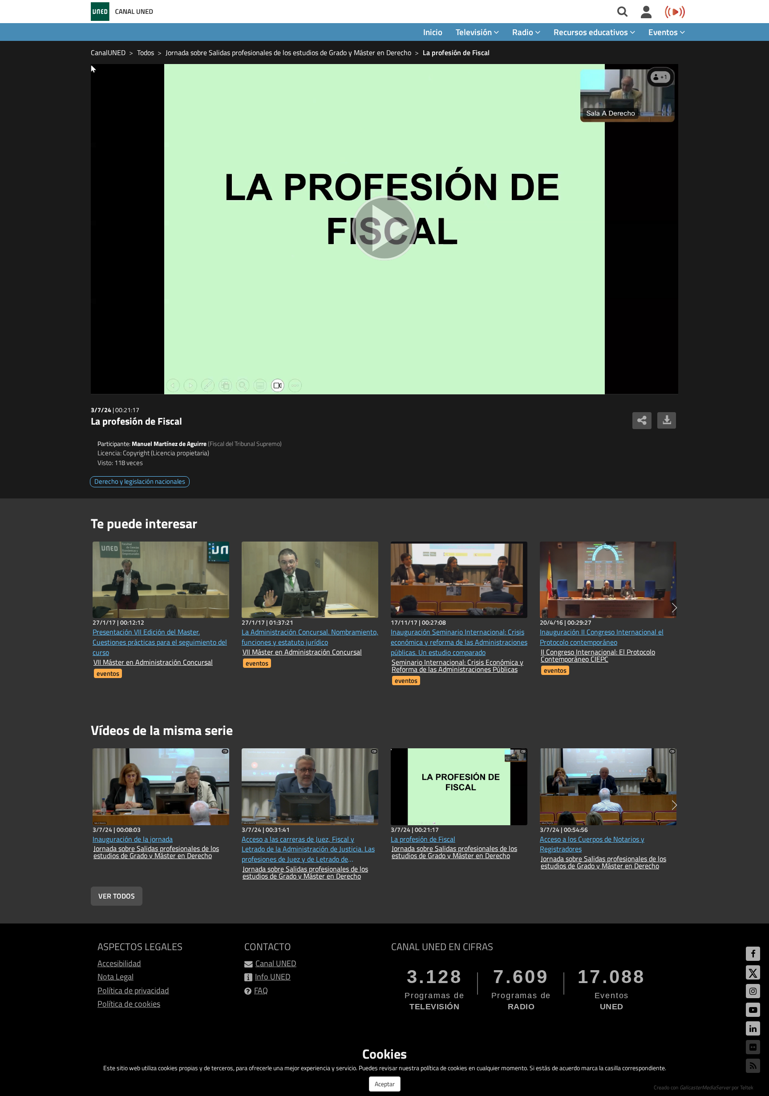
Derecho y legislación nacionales (139, 481)
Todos (145, 52)
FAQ (261, 990)
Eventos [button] (664, 31)
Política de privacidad (133, 990)
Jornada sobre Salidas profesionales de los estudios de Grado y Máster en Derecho (288, 52)
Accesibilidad (119, 963)
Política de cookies (128, 1004)
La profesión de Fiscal (456, 52)
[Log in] (646, 12)
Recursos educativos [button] (592, 31)
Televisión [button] (475, 31)
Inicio (432, 31)
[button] (674, 608)
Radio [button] (523, 31)
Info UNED (273, 977)
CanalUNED (108, 52)
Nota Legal (115, 977)
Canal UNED (275, 963)
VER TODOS (116, 896)
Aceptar (385, 1083)
